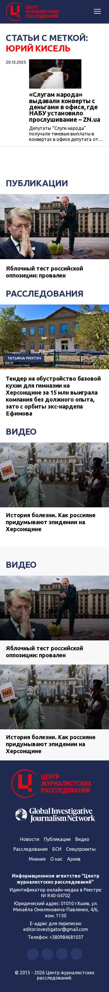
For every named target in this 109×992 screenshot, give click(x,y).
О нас (56, 859)
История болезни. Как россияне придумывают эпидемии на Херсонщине (51, 522)
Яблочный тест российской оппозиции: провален (44, 272)
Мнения (37, 859)
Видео (21, 431)
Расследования (44, 293)
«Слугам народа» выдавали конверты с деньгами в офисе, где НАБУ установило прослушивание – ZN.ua (64, 107)
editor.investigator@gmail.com (55, 929)
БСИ (56, 849)
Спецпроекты (81, 849)
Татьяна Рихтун (24, 358)
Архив (74, 859)
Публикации (37, 183)
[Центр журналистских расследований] (33, 12)
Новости (29, 839)
